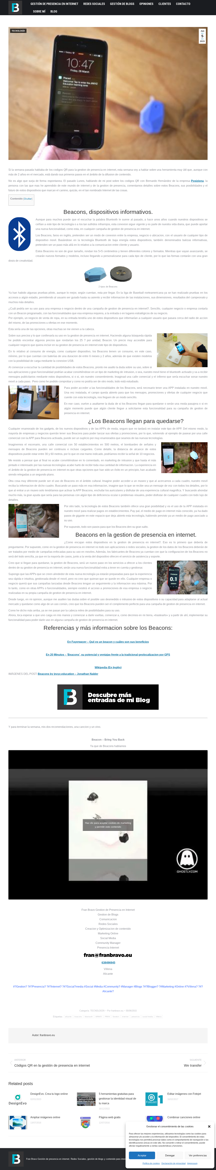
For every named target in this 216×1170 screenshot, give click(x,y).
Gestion (116, 1017)
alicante (68, 1017)
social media (148, 1017)
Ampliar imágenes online (45, 1117)
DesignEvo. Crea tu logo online (49, 1093)
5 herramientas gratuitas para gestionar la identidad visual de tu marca (117, 1098)
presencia (136, 1017)
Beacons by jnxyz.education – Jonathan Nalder (68, 673)
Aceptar (142, 1155)
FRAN (107, 1017)
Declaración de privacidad (173, 1163)
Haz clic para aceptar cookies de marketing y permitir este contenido (108, 825)
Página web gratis (109, 1117)
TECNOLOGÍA (18, 31)
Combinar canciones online (183, 1117)
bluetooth (89, 1017)
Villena (158, 1017)
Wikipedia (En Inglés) (108, 667)
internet (125, 1017)
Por (115, 1010)
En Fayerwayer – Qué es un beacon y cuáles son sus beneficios (108, 641)
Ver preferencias (198, 1155)
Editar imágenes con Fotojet (184, 1093)
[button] (209, 1126)
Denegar (170, 1155)
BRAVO (99, 1017)
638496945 (108, 962)
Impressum (192, 1163)
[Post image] (17, 1099)
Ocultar (28, 199)
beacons (78, 1017)
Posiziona (197, 180)
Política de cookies (151, 1163)
